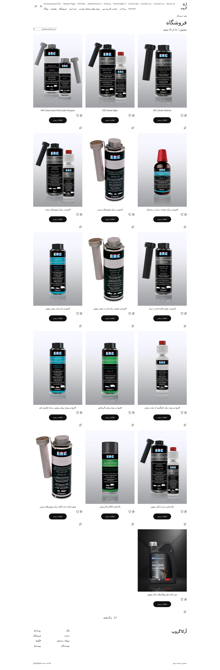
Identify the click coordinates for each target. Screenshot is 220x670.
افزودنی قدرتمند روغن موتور (58, 308)
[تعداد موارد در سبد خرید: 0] (35, 6)
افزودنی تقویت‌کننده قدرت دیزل (162, 308)
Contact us (146, 3)
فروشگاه (63, 8)
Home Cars (133, 3)
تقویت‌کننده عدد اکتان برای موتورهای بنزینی (58, 506)
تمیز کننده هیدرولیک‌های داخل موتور (162, 594)
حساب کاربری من (109, 8)
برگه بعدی (107, 617)
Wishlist (132, 8)
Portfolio (81, 3)
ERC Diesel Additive (162, 110)
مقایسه (53, 8)
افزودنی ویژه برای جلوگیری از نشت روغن (162, 407)
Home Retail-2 (119, 3)
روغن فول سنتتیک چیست (89, 8)
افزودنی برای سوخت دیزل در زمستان (162, 209)
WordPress (37, 663)
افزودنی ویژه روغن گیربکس (110, 407)
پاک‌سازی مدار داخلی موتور (162, 506)
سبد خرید (73, 8)
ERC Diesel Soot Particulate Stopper (58, 110)
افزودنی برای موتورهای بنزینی (110, 209)
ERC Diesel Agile (110, 110)
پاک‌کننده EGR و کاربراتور (110, 506)
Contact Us (159, 3)
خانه (185, 16)
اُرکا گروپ (184, 6)
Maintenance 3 (95, 3)
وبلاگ (46, 8)
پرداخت (123, 8)
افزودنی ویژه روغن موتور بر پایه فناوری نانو (58, 407)
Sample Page (69, 3)
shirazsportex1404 (52, 3)
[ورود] (41, 6)
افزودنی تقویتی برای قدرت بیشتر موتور (110, 308)
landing (107, 3)
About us (170, 3)
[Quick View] (185, 115)
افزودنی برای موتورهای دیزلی (57, 209)
